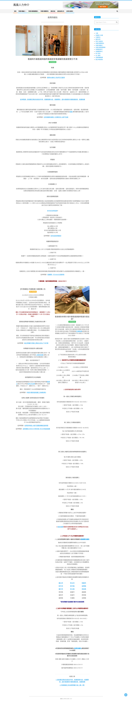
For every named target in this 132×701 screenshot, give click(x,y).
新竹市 (61, 586)
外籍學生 (98, 37)
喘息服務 (60, 527)
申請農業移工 (99, 51)
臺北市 (61, 583)
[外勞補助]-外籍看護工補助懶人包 (32, 289)
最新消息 (98, 39)
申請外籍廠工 (99, 45)
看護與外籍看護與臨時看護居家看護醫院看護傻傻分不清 (52, 59)
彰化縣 (72, 589)
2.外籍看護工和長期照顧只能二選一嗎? (72, 685)
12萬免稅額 (39, 355)
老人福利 (98, 55)
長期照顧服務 (52, 62)
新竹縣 (72, 586)
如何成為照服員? (56, 236)
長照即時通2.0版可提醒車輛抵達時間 (36, 425)
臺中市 (61, 589)
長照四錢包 (77, 648)
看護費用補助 (85, 539)
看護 (71, 112)
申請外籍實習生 (100, 43)
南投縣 (84, 589)
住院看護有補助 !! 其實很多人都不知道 (56, 117)
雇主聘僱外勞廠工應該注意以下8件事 (36, 343)
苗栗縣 (84, 586)
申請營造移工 (99, 49)
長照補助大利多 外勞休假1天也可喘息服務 (36, 429)
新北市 (72, 583)
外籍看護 (79, 331)
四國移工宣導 (99, 35)
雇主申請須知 (33, 291)
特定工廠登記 (99, 41)
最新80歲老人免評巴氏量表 (56, 77)
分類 (97, 33)
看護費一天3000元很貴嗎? (55, 274)
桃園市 (84, 583)
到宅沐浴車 (31, 384)
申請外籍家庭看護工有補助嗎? (36, 392)
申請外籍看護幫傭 (100, 47)
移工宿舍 (98, 53)
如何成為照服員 (52, 211)
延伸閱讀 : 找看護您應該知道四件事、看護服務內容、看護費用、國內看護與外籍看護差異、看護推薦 (52, 99)
